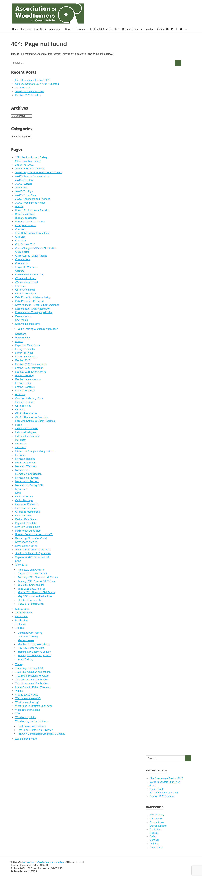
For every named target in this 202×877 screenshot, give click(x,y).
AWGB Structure (24, 180)
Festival (154, 833)
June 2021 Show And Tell (31, 588)
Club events (156, 818)
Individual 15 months (26, 428)
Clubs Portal (22, 251)
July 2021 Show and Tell (31, 584)
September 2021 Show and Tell (32, 557)
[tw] (176, 29)
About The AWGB (24, 165)
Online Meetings (24, 500)
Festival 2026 (97, 29)
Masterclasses (26, 640)
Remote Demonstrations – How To (34, 534)
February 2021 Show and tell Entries (38, 577)
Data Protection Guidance (29, 301)
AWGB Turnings (24, 191)
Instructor (20, 440)
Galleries (20, 394)
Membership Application (28, 473)
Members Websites (26, 466)
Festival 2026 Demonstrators (31, 364)
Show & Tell (21, 564)
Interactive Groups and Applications (35, 451)
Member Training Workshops (34, 644)
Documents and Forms (27, 323)
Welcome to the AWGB (28, 698)
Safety (153, 836)
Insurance (20, 447)
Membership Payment (27, 477)
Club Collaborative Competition (32, 233)
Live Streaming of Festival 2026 (32, 80)
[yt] (181, 29)
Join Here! (26, 29)
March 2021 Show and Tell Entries (36, 592)
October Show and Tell (30, 600)
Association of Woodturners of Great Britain (43, 862)
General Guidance (25, 402)
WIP (17, 713)
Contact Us (163, 29)
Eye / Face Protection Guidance (35, 730)
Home (15, 29)
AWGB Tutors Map (25, 195)
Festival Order (23, 383)
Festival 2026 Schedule (28, 95)
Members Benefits (25, 458)
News (18, 492)
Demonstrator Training (30, 632)
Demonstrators (23, 316)
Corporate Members (26, 267)
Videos (19, 690)
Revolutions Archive (26, 542)
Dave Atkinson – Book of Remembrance (37, 304)
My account (21, 489)
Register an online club (28, 530)
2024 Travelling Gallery (28, 161)
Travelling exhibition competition (33, 672)
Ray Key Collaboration (27, 526)
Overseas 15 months (26, 504)
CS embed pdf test (25, 278)
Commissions (22, 259)
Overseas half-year (26, 508)
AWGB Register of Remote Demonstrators (38, 172)
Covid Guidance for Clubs (29, 274)
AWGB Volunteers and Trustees (32, 199)
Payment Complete (25, 523)
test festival (21, 620)
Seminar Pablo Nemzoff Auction (32, 549)
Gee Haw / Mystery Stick (29, 398)
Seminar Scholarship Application (33, 553)
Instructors (21, 443)
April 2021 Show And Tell (31, 569)
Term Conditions (24, 612)
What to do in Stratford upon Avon (33, 706)
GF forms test (23, 405)
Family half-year (24, 352)
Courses (20, 270)
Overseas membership (27, 511)
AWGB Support (23, 183)
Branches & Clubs (25, 214)
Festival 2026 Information (29, 368)
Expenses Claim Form (27, 345)
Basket (19, 206)
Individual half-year (25, 432)
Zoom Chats (156, 847)
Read (68, 29)
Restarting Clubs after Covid (31, 538)
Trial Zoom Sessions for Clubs (32, 675)
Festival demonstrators (28, 379)
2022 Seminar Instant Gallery (31, 157)
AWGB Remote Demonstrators (32, 176)
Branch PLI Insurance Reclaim (32, 210)
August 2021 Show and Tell (32, 573)
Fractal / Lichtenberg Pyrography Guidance (41, 733)
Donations (149, 29)
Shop (18, 561)
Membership (22, 470)
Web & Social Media (26, 694)
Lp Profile (20, 455)
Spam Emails (22, 87)
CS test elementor (25, 289)
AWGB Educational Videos (30, 168)
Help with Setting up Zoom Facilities (35, 421)
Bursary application (26, 218)
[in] (185, 29)
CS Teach (20, 286)
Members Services (25, 462)
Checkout (20, 229)
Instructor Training (28, 636)
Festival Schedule (25, 390)
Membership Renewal (27, 481)
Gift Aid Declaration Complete (31, 417)
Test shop (20, 624)
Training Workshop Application (34, 655)
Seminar (154, 840)
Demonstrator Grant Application (32, 308)
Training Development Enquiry (34, 651)
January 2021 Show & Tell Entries (36, 581)
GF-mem (20, 409)
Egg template (22, 337)
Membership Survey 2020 (29, 485)
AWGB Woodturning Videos (30, 202)
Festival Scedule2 (25, 387)
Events (113, 29)
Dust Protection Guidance (32, 726)
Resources (54, 29)
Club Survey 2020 (25, 244)
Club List (20, 236)
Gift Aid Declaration (26, 413)
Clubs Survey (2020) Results (31, 255)
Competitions (157, 822)
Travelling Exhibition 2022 (29, 668)
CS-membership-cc (26, 293)
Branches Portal (130, 29)
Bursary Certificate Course (30, 221)
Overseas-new (23, 515)
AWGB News (157, 815)
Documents (21, 320)
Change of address (25, 225)
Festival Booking (24, 375)
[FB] (172, 29)
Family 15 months (25, 349)
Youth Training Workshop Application (38, 329)
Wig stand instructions (27, 709)
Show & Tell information (31, 603)
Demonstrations (158, 825)
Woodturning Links (25, 717)
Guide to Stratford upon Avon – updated (37, 84)
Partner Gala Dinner (26, 519)
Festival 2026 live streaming (30, 371)
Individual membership (27, 436)
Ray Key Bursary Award (31, 648)
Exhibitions (156, 829)
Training (80, 29)
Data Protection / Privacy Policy (33, 297)
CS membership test (26, 282)
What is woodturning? (27, 702)
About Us (38, 29)
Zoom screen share (26, 738)
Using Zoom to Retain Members (32, 687)
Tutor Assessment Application (31, 679)
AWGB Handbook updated (29, 91)
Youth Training (25, 659)
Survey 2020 (22, 609)
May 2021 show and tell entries (35, 596)
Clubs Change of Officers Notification (35, 248)
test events (21, 616)
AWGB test (21, 187)
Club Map (20, 240)
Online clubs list (24, 496)
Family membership (26, 356)
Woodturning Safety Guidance (31, 721)
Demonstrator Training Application (33, 312)
